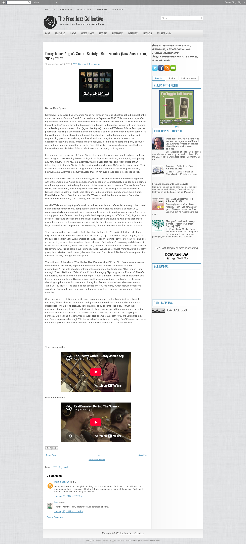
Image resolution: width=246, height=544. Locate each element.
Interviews (133, 33)
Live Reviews (117, 33)
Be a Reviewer (84, 9)
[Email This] (46, 448)
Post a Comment (55, 517)
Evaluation (101, 9)
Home (47, 33)
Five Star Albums (165, 33)
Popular (158, 78)
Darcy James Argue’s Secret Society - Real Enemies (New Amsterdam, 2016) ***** (96, 56)
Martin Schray (61, 482)
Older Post (142, 455)
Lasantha (129, 540)
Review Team (66, 9)
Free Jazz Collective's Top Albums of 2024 (179, 200)
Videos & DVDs (87, 33)
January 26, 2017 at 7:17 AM (68, 496)
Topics (172, 78)
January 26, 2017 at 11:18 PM (68, 511)
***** (75, 64)
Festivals (147, 33)
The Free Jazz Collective (80, 18)
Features (103, 33)
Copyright (117, 9)
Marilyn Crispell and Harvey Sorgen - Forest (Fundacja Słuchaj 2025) (180, 224)
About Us (50, 9)
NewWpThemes (101, 540)
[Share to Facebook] (56, 448)
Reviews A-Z (60, 33)
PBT (136, 540)
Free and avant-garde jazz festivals (170, 184)
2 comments (94, 64)
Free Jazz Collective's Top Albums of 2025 (179, 167)
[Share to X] (53, 448)
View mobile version (97, 460)
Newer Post (51, 455)
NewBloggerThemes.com (149, 540)
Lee (56, 502)
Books (73, 33)
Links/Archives (188, 78)
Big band (82, 64)
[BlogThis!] (50, 448)
